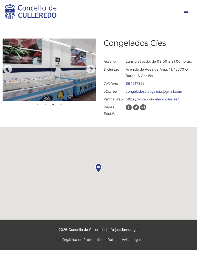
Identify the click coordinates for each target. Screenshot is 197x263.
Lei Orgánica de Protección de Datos (86, 240)
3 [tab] (53, 104)
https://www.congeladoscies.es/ (152, 99)
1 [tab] (37, 104)
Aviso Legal (131, 240)
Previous (8, 69)
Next (91, 69)
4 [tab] (60, 104)
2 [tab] (45, 104)
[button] (98, 168)
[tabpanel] (49, 70)
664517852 (135, 83)
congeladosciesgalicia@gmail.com (154, 91)
